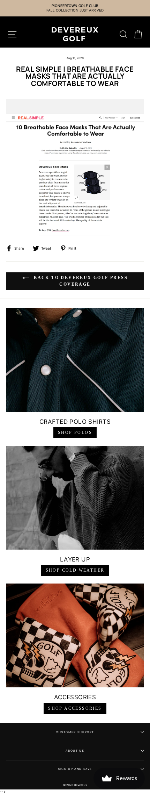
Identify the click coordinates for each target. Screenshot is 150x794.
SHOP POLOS (75, 432)
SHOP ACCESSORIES (75, 708)
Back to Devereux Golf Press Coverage (80, 280)
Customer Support (75, 732)
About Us (75, 750)
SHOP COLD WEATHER (75, 570)
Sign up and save (75, 769)
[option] (75, 8)
